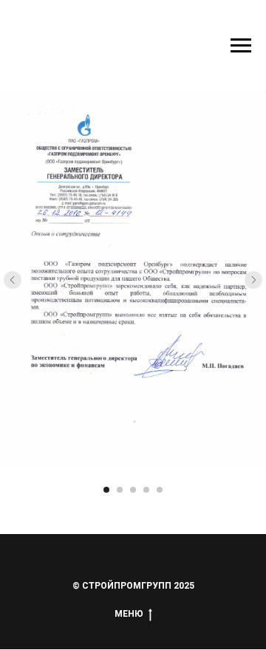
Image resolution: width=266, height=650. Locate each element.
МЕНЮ (129, 614)
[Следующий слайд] (253, 280)
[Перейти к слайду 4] (146, 490)
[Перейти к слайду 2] (120, 490)
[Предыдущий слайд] (12, 280)
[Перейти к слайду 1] (106, 490)
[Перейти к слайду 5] (160, 490)
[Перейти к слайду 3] (133, 490)
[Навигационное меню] (241, 45)
